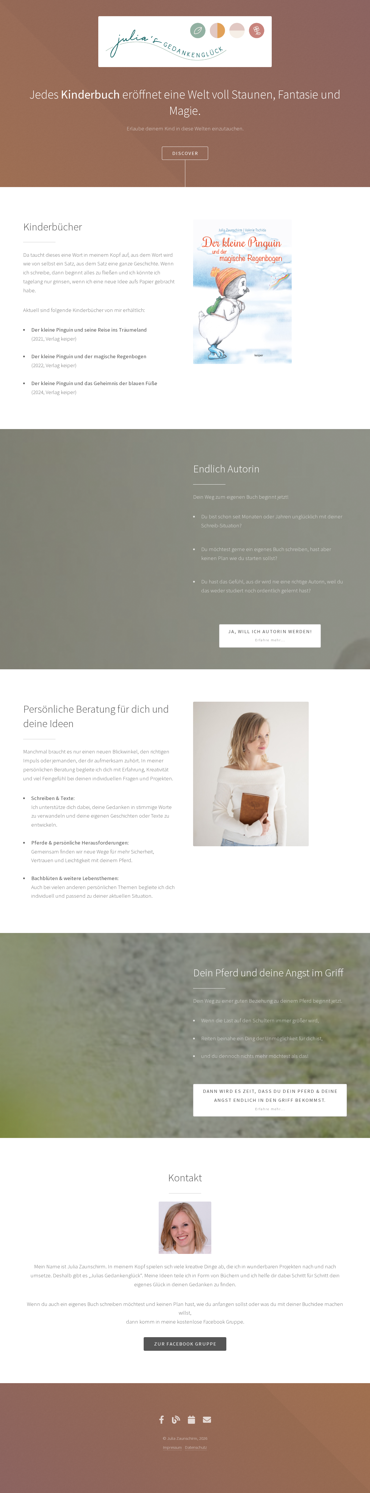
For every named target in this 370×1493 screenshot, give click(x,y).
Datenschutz (196, 1447)
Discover (185, 153)
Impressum (172, 1447)
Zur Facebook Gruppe (185, 1344)
